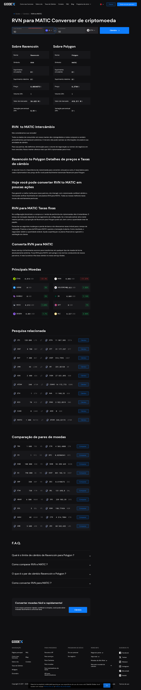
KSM (51, 508)
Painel (111, 4)
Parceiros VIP (48, 652)
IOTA (51, 340)
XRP (18, 482)
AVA (50, 393)
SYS (51, 499)
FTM (19, 490)
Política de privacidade (63, 686)
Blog (72, 4)
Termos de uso (49, 686)
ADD (51, 411)
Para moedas (48, 664)
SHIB (51, 464)
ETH (18, 393)
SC (18, 473)
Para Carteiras (49, 660)
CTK (50, 446)
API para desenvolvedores (50, 674)
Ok (107, 685)
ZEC (50, 482)
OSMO (52, 384)
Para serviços (48, 656)
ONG (51, 402)
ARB (18, 526)
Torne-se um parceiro (127, 4)
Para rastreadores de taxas (51, 668)
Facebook (125, 653)
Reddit (124, 675)
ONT (19, 349)
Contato (61, 4)
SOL (18, 508)
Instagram (125, 666)
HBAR (19, 499)
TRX (18, 446)
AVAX (19, 517)
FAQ (67, 4)
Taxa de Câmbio (50, 4)
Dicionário (15, 673)
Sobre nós (39, 4)
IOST (50, 473)
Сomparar (82, 446)
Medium (125, 662)
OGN (51, 375)
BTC (50, 455)
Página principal (17, 652)
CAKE (19, 411)
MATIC (19, 420)
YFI (18, 455)
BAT (18, 358)
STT (50, 349)
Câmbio (26, 14)
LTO (18, 340)
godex (17, 14)
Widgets (14, 669)
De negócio (71, 656)
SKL (50, 490)
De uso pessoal (73, 652)
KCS (18, 402)
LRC (50, 526)
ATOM (19, 384)
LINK (19, 367)
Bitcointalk (125, 671)
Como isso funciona (26, 4)
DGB (19, 464)
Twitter (124, 657)
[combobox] (83, 4)
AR (50, 367)
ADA (19, 375)
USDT (51, 358)
